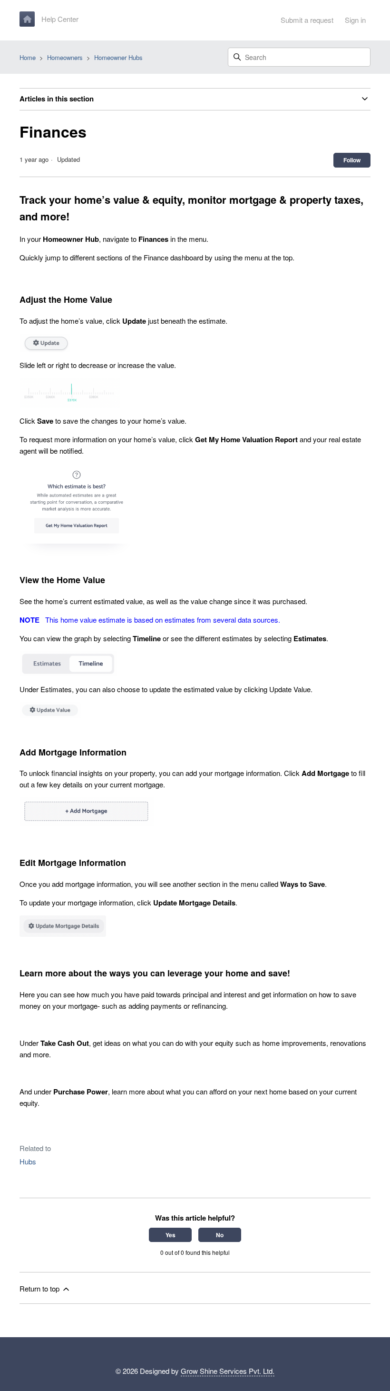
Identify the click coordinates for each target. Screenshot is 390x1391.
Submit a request (307, 20)
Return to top (40, 1288)
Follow (352, 160)
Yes (171, 1235)
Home (28, 57)
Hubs (28, 1161)
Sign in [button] (355, 20)
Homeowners (65, 57)
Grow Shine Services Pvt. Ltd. (227, 1371)
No (220, 1235)
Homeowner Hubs (118, 57)
